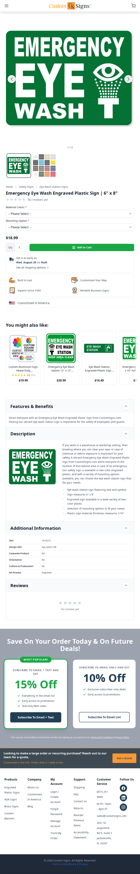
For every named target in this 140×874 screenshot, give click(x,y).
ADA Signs (10, 799)
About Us (33, 787)
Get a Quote (124, 758)
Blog (30, 806)
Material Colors (16, 207)
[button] (12, 79)
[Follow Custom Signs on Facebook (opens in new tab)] (123, 788)
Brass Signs (11, 806)
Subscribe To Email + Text (36, 717)
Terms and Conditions (102, 737)
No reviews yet (38, 200)
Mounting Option (17, 220)
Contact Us (80, 801)
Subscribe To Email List (104, 717)
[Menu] (6, 5)
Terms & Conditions (64, 864)
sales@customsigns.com (112, 816)
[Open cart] (133, 5)
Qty (10, 247)
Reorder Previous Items (79, 820)
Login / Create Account (55, 797)
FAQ (76, 794)
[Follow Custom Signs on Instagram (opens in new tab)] (123, 807)
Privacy (83, 864)
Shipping (79, 787)
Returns (78, 808)
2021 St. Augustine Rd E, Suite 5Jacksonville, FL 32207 (104, 833)
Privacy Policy (122, 737)
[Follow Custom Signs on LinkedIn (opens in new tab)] (123, 797)
